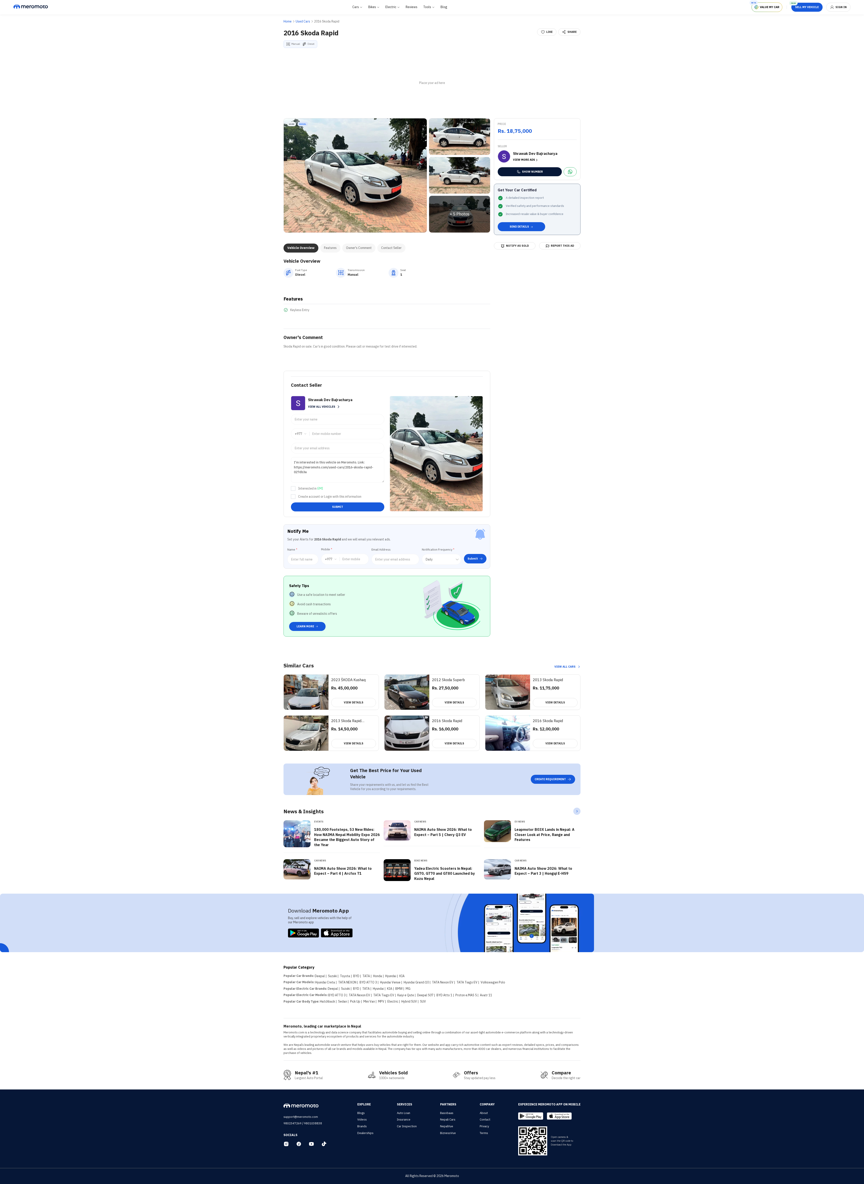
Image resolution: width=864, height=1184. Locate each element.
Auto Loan (403, 1113)
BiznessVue (448, 1133)
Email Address (381, 549)
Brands (362, 1126)
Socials (290, 1135)
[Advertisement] (432, 83)
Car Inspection (407, 1126)
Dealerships (365, 1133)
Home (288, 21)
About (484, 1113)
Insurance (403, 1119)
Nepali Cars (447, 1119)
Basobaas (446, 1113)
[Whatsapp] (570, 171)
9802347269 (293, 1123)
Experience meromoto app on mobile (549, 1104)
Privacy (484, 1126)
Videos (362, 1119)
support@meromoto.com (301, 1117)
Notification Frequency (438, 549)
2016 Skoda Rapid (326, 21)
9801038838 (313, 1123)
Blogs (361, 1113)
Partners (448, 1104)
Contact (485, 1119)
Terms (484, 1133)
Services (404, 1104)
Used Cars (303, 21)
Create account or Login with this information (329, 497)
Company (487, 1104)
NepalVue (446, 1126)
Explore (364, 1104)
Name (292, 549)
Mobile (326, 549)
